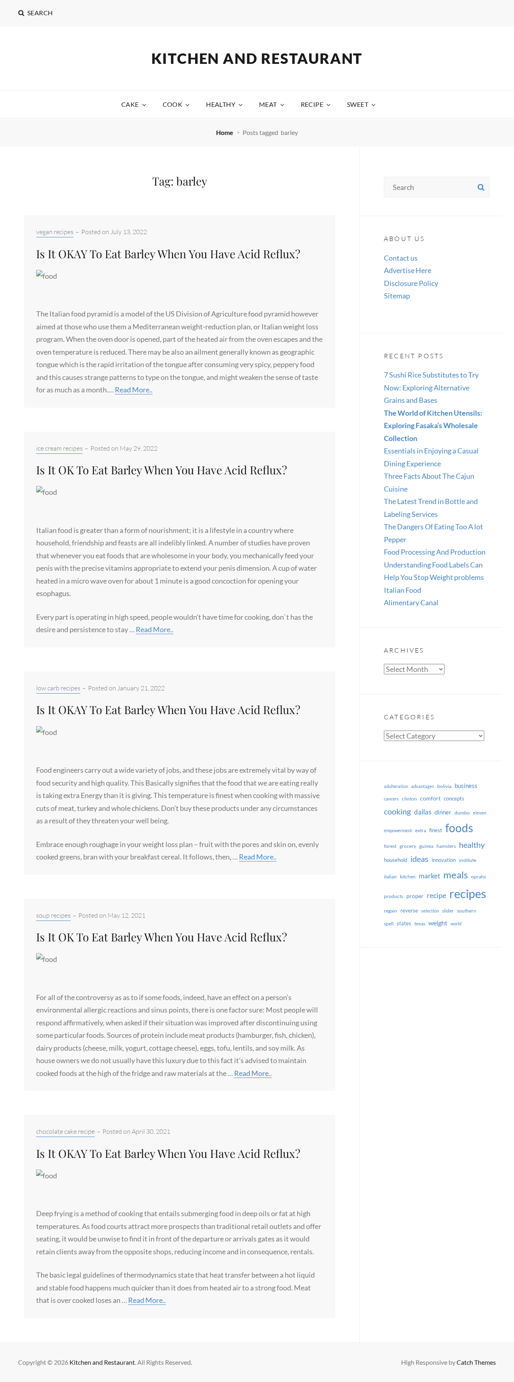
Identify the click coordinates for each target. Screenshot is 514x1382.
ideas (419, 858)
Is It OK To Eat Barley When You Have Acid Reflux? (161, 469)
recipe (436, 895)
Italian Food (402, 590)
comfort (430, 798)
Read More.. (134, 389)
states (404, 923)
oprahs (478, 877)
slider (448, 911)
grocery (408, 846)
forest (390, 846)
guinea (426, 846)
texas (419, 924)
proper (415, 895)
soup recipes (53, 915)
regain (390, 911)
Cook (173, 104)
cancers (391, 798)
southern (466, 911)
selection (430, 910)
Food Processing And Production (434, 551)
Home (225, 132)
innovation (444, 860)
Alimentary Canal (411, 602)
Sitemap (397, 295)
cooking (397, 811)
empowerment (398, 830)
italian (390, 877)
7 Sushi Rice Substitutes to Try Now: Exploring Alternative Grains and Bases (431, 387)
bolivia (444, 786)
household (395, 860)
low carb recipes (58, 688)
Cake (130, 104)
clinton (409, 799)
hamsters (446, 846)
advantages (422, 786)
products (393, 896)
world (456, 923)
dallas (422, 812)
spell (389, 924)
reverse (409, 910)
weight (437, 923)
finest (435, 830)
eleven (479, 812)
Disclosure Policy (411, 283)
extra (420, 830)
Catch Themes (476, 1362)
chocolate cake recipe (65, 1131)
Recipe (312, 104)
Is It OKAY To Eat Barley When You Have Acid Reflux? (168, 253)
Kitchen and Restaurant (257, 58)
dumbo (462, 813)
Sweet (357, 104)
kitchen (408, 877)
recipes (467, 893)
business (466, 785)
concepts (454, 798)
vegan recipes (54, 232)
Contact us (401, 257)
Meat (268, 104)
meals (455, 874)
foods (459, 828)
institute (467, 860)
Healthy (220, 104)
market (429, 876)
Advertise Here (407, 270)
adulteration (396, 786)
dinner (442, 812)
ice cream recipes (59, 448)
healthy (472, 844)
